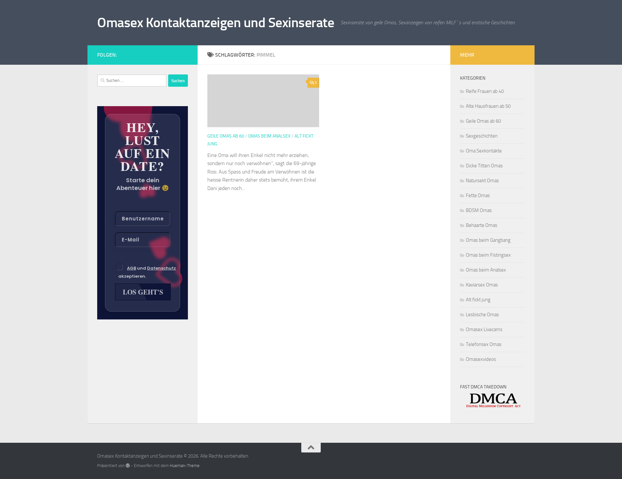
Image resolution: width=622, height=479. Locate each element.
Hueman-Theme (185, 465)
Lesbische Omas (482, 314)
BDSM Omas (479, 210)
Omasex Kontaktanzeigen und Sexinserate (215, 23)
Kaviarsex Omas (482, 285)
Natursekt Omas (482, 181)
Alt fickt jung (478, 300)
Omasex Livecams (484, 329)
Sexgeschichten (482, 136)
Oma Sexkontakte (484, 151)
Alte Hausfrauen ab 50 (488, 106)
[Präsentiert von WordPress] (128, 465)
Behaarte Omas (481, 225)
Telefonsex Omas (483, 344)
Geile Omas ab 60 (225, 136)
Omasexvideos (481, 359)
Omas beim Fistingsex (488, 255)
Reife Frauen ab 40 (485, 91)
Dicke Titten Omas (484, 166)
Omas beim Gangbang (488, 240)
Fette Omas (478, 195)
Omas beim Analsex (269, 136)
